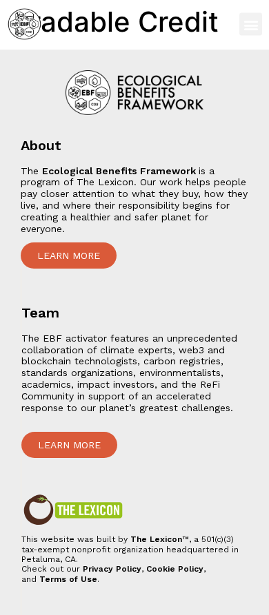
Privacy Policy (112, 569)
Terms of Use (68, 579)
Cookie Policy (174, 569)
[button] (250, 24)
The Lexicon (156, 539)
